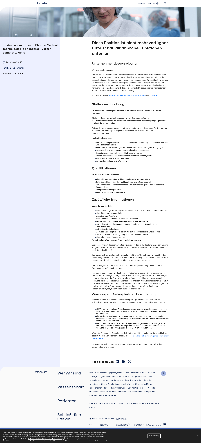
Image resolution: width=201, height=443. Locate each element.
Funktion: (7, 68)
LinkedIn (154, 95)
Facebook (121, 95)
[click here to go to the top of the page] (163, 373)
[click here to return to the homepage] (41, 3)
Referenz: (7, 73)
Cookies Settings (154, 436)
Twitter (112, 95)
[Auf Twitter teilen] (129, 362)
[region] (100, 435)
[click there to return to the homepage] (41, 372)
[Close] (197, 435)
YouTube (142, 95)
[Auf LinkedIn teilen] (117, 362)
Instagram (132, 95)
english (151, 3)
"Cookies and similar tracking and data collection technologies (46, 439)
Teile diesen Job (103, 361)
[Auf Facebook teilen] (123, 362)
